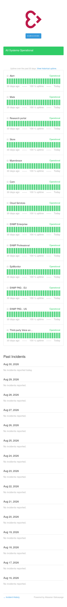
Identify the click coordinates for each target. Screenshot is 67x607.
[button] (33, 36)
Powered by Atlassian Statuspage (49, 597)
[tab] (7, 81)
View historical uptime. (47, 68)
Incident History (11, 597)
